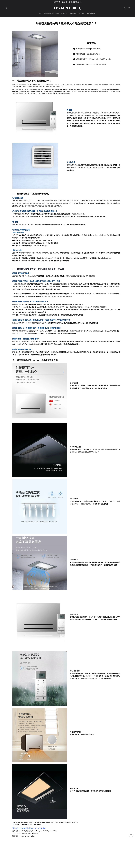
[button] (7, 8)
